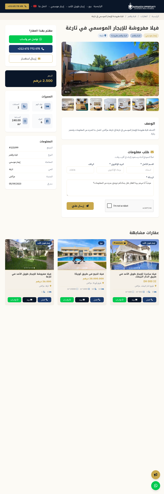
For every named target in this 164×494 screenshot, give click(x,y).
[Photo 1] (139, 267)
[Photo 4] (134, 267)
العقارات (144, 16)
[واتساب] (155, 485)
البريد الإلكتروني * (116, 164)
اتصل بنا (42, 6)
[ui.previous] (155, 254)
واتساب (118, 299)
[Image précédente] (154, 69)
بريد (133, 299)
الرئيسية (98, 6)
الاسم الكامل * (147, 164)
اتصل (148, 299)
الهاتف (91, 164)
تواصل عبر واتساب (29, 39)
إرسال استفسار (29, 59)
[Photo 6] (131, 267)
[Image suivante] (66, 69)
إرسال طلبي (78, 206)
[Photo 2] (137, 267)
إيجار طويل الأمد (76, 6)
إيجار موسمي (57, 6)
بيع (90, 6)
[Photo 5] (132, 267)
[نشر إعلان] (155, 474)
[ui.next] (114, 254)
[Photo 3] (136, 267)
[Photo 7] (129, 267)
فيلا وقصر (132, 16)
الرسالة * (150, 177)
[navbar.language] (34, 6)
